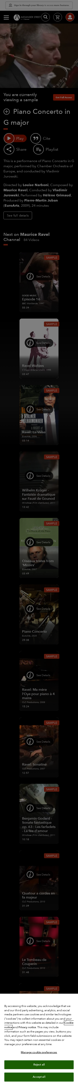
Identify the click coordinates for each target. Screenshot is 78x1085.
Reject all (39, 1065)
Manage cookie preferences (39, 1052)
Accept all (39, 1077)
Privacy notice (27, 1027)
